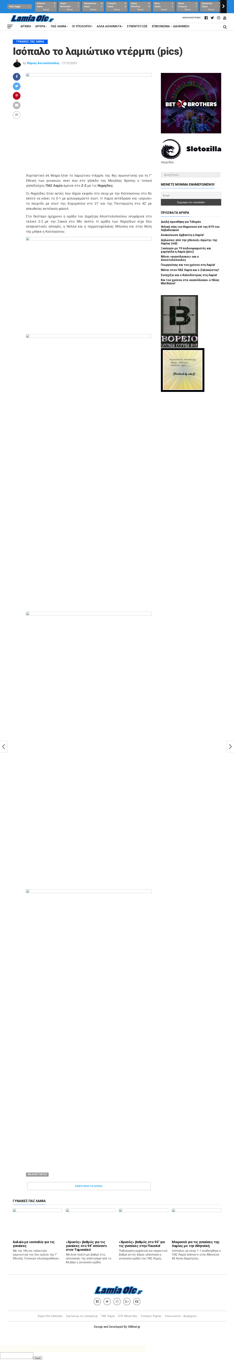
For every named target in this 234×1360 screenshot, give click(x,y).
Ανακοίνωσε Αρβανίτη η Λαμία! (182, 235)
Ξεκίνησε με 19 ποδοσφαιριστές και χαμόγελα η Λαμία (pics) (186, 250)
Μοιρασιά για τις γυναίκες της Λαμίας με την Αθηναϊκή (196, 1244)
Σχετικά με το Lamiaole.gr (82, 1316)
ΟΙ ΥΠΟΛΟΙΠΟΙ (81, 26)
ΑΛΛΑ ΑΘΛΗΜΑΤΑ (109, 26)
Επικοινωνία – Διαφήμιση (170, 26)
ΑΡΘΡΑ (40, 26)
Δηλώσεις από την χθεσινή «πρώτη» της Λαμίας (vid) (189, 241)
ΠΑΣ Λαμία (108, 1316)
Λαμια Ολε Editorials (50, 1316)
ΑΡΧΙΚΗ (25, 26)
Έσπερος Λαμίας (151, 1316)
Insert (38, 1358)
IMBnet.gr (134, 1326)
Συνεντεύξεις (137, 26)
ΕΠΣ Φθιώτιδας (127, 1316)
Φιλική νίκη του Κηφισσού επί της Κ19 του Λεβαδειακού (190, 228)
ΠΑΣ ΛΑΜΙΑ (58, 26)
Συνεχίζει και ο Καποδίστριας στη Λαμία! (189, 275)
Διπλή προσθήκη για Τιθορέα (181, 222)
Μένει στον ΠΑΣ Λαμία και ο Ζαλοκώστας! (190, 270)
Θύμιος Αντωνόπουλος (43, 63)
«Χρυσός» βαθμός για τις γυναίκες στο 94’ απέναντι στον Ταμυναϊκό (86, 1246)
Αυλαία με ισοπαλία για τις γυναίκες (34, 1244)
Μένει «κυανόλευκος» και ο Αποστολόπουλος (180, 258)
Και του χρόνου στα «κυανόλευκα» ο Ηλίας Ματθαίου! (190, 281)
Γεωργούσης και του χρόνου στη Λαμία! (188, 265)
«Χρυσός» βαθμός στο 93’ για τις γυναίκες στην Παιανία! (142, 1244)
